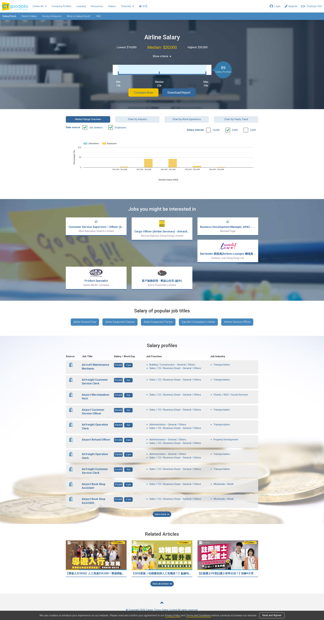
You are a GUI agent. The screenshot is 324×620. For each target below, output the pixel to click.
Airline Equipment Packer (158, 321)
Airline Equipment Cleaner (120, 321)
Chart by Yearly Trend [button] (236, 119)
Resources (97, 6)
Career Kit (38, 6)
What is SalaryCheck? (79, 16)
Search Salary (29, 16)
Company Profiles (61, 6)
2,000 (253, 130)
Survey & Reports (51, 16)
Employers (120, 127)
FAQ (98, 16)
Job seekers (96, 127)
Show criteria (160, 56)
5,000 (235, 130)
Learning (81, 6)
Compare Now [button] (143, 92)
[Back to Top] (162, 603)
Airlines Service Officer (237, 321)
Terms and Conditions (198, 615)
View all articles (160, 583)
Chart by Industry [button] (137, 119)
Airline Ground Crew (84, 321)
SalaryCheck (9, 16)
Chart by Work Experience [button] (186, 119)
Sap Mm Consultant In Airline (198, 321)
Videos (112, 6)
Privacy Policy (172, 615)
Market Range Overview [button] (88, 119)
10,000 (216, 130)
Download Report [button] (179, 92)
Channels (126, 6)
